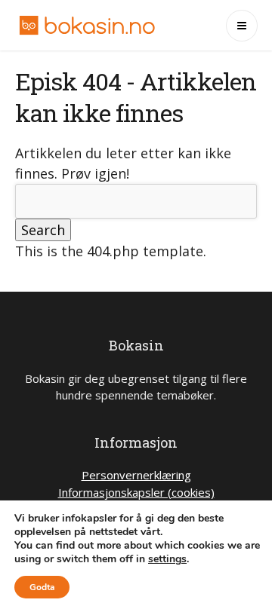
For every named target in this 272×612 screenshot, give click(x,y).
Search (43, 230)
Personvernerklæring (136, 474)
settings (167, 559)
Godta (41, 587)
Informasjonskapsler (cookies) (136, 492)
